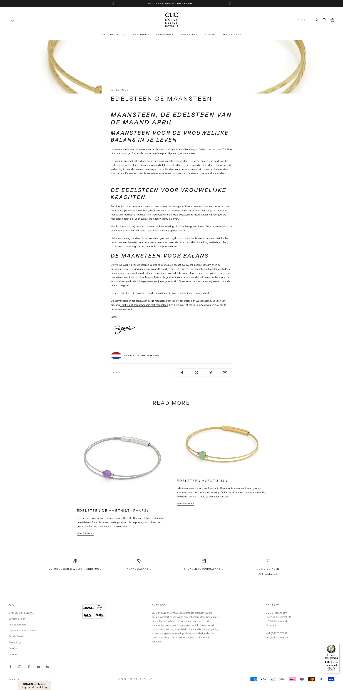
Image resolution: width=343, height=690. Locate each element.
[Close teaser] (53, 680)
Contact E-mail (17, 618)
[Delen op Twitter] (196, 373)
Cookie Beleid (16, 636)
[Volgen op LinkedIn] (47, 667)
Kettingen (141, 34)
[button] (34, 685)
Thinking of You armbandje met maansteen (144, 305)
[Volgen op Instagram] (19, 667)
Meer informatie (85, 533)
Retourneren (15, 654)
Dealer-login (15, 642)
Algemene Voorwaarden (22, 630)
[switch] (331, 669)
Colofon (13, 648)
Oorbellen (189, 34)
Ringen (210, 34)
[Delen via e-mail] (225, 373)
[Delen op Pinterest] (211, 373)
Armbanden (165, 34)
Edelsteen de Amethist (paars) (112, 511)
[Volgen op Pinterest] (29, 667)
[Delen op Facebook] (182, 373)
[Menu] (337, 645)
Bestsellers (231, 34)
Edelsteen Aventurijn (202, 481)
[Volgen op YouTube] (38, 667)
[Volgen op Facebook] (10, 667)
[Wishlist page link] (12, 20)
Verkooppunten (17, 624)
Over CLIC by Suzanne (21, 613)
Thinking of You (114, 34)
